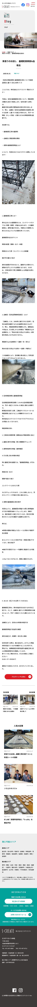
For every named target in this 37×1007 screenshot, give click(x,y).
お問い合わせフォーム (18, 915)
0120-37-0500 (18, 901)
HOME (3, 52)
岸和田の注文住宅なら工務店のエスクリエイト (17, 995)
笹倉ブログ (11, 52)
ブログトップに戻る (18, 677)
